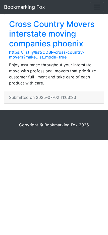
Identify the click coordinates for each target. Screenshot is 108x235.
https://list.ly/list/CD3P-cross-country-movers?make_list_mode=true (46, 55)
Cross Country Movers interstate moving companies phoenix (51, 33)
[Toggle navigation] (97, 7)
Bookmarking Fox (24, 7)
